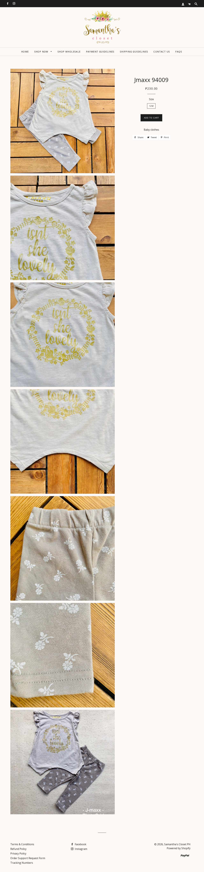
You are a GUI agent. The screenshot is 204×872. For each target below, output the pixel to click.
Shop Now (41, 51)
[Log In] (183, 4)
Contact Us (161, 51)
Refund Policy (18, 849)
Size (151, 99)
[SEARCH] (196, 4)
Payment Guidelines (100, 51)
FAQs (178, 51)
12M (151, 105)
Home (25, 51)
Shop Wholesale (69, 51)
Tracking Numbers (21, 863)
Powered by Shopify (178, 848)
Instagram (80, 849)
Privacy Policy (18, 853)
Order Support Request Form (27, 858)
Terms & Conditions (22, 844)
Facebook (80, 844)
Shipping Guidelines (134, 51)
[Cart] (189, 4)
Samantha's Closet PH (177, 844)
